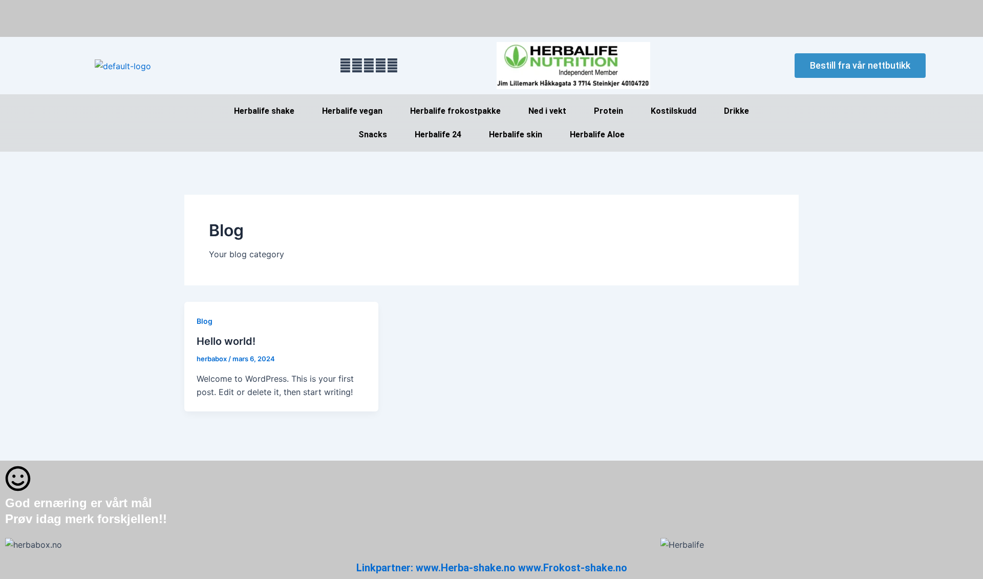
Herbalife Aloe (597, 134)
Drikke (736, 111)
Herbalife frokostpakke (455, 111)
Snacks (372, 134)
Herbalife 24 (438, 134)
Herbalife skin (515, 134)
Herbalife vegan (352, 111)
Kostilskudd (673, 111)
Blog (204, 321)
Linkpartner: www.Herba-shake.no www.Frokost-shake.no (491, 568)
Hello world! (226, 341)
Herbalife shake (264, 111)
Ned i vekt (547, 111)
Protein (608, 111)
